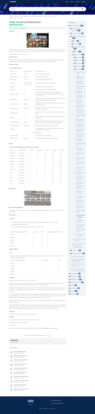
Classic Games (13, 18)
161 (79, 30)
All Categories (71, 22)
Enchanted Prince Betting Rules (21, 376)
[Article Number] (10, 28)
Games (76, 51)
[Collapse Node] (68, 25)
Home (11, 16)
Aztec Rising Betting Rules (20, 351)
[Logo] (13, 1)
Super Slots (19, 18)
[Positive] (48, 335)
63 (75, 285)
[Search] (82, 9)
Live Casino (76, 44)
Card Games (79, 63)
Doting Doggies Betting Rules (21, 368)
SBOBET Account (75, 279)
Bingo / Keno (79, 60)
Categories (16, 16)
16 (82, 282)
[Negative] (51, 335)
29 (80, 279)
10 (79, 273)
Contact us (30, 404)
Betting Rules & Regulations (36, 16)
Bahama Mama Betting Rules (21, 355)
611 (73, 38)
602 (75, 48)
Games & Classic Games (49, 16)
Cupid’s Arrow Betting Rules (20, 364)
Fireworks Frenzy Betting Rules (21, 380)
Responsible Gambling (77, 253)
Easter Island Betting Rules (20, 372)
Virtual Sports (74, 288)
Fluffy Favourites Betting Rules (21, 389)
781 (81, 25)
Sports (75, 41)
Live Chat (31, 401)
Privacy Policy (76, 250)
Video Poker (79, 57)
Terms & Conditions (77, 33)
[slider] (14, 340)
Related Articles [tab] (13, 347)
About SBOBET (74, 273)
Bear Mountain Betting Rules (20, 359)
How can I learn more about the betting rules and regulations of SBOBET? (78, 245)
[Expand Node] (70, 28)
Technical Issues (75, 276)
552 (80, 51)
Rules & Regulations (24, 16)
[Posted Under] (21, 28)
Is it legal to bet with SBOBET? (78, 256)
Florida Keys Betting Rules (20, 384)
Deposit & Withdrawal (76, 282)
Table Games (79, 66)
